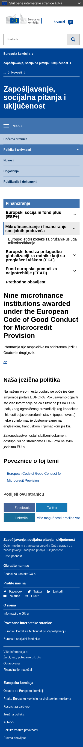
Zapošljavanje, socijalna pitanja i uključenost (35, 63)
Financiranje (18, 203)
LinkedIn (21, 518)
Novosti (16, 72)
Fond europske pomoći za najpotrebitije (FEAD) (31, 270)
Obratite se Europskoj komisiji (23, 690)
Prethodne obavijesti (26, 282)
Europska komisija (16, 53)
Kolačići (8, 722)
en (5, 362)
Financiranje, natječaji (18, 669)
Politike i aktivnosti (17, 149)
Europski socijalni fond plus (21, 639)
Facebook (22, 508)
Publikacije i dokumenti (20, 181)
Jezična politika (13, 714)
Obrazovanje (11, 663)
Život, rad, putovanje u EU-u (22, 657)
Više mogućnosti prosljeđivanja (52, 518)
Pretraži (73, 39)
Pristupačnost (12, 556)
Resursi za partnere (16, 706)
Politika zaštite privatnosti (20, 730)
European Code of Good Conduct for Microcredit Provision (34, 476)
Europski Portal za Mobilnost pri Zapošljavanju (34, 631)
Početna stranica (15, 139)
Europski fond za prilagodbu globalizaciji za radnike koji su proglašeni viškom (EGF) (35, 255)
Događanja (11, 171)
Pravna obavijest (14, 738)
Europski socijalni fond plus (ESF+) (33, 214)
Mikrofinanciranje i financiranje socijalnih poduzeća (35, 228)
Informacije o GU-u (16, 613)
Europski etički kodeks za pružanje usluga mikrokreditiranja (42, 241)
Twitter (52, 508)
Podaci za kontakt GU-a (19, 574)
